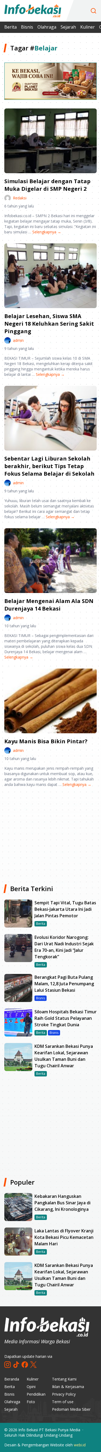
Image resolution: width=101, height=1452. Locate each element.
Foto (31, 1401)
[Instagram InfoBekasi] (7, 1364)
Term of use (63, 1401)
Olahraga (46, 27)
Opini (31, 1386)
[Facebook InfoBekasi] (25, 1364)
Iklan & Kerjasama (68, 1386)
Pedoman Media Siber (71, 1409)
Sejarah (68, 27)
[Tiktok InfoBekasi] (16, 1364)
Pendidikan (36, 1394)
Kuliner (87, 27)
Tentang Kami (64, 1379)
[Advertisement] (50, 833)
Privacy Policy (64, 1394)
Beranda (11, 1379)
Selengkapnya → (46, 231)
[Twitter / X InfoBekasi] (33, 1364)
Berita (10, 27)
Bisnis (27, 27)
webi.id (80, 1444)
